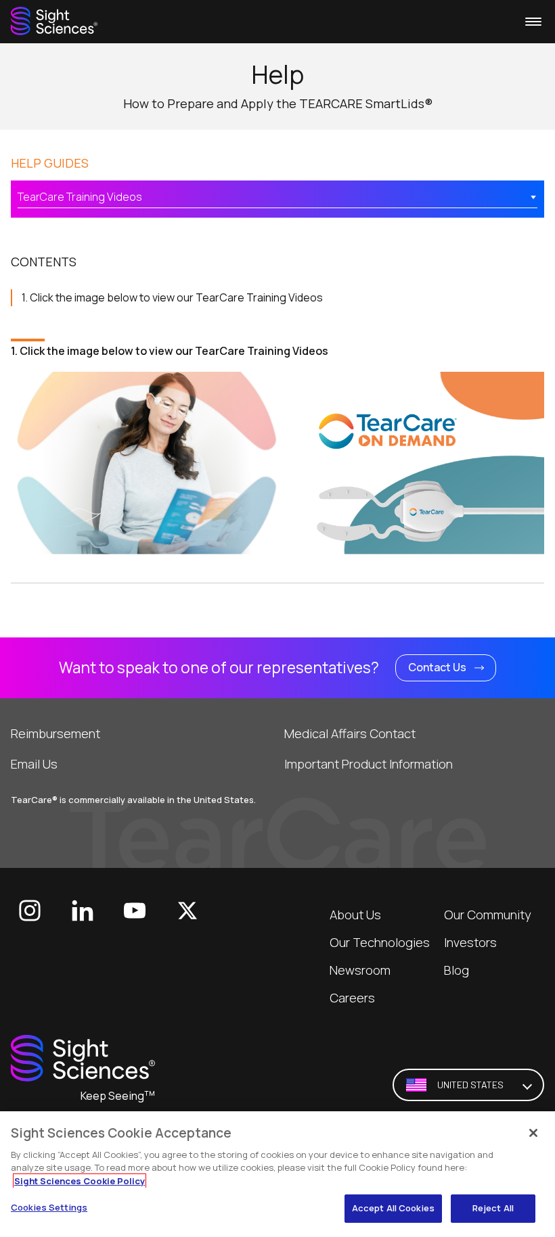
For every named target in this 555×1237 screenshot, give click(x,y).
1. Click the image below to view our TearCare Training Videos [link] (172, 297)
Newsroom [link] (360, 970)
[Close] (533, 1133)
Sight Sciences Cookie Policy (79, 1181)
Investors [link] (470, 942)
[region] (277, 1174)
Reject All (493, 1208)
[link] (54, 21)
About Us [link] (355, 914)
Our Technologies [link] (380, 942)
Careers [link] (352, 998)
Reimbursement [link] (55, 733)
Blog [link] (456, 970)
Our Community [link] (487, 914)
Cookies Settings (49, 1207)
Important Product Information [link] (368, 764)
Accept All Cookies (393, 1208)
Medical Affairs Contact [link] (350, 733)
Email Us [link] (34, 764)
